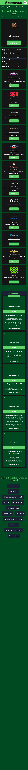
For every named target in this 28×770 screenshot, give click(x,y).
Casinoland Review (14, 116)
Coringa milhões (17, 502)
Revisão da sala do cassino (14, 204)
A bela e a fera (7, 514)
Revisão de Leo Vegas (14, 169)
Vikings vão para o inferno (13, 530)
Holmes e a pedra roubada (13, 519)
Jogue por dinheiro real (14, 43)
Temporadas (20, 514)
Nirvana (6, 502)
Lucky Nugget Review (14, 254)
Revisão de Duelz (14, 464)
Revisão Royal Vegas (14, 132)
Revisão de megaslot (14, 392)
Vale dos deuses (13, 486)
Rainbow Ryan (13, 491)
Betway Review (14, 222)
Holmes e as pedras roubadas (13, 497)
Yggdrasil (19, 49)
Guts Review (14, 187)
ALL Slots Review (14, 151)
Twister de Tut (13, 525)
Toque (14, 311)
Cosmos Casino (14, 536)
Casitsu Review (14, 361)
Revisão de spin (14, 99)
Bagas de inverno (13, 508)
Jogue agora (14, 86)
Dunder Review (14, 429)
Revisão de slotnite (14, 328)
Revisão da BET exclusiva (14, 239)
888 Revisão (14, 275)
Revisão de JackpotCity (14, 78)
